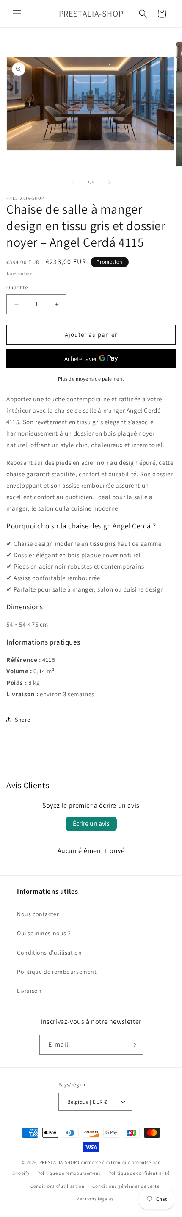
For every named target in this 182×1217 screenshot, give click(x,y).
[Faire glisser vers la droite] (109, 182)
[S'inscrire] (133, 1045)
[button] (17, 13)
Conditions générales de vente (125, 1186)
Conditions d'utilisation (49, 952)
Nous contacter (38, 914)
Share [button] (22, 719)
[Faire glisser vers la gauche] (72, 182)
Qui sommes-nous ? (44, 933)
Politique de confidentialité (139, 1173)
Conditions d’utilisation (57, 1186)
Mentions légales (95, 1199)
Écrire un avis (91, 823)
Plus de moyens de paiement (91, 378)
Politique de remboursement (57, 971)
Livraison (29, 991)
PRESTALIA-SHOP (58, 1162)
